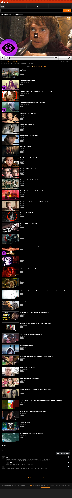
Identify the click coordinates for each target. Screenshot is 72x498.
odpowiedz (45, 460)
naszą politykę (28, 485)
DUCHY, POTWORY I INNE (40, 66)
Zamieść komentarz (63, 453)
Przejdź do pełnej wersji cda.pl (36, 478)
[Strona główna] (4, 2)
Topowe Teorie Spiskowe (11, 61)
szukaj (67, 10)
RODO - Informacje (45, 487)
